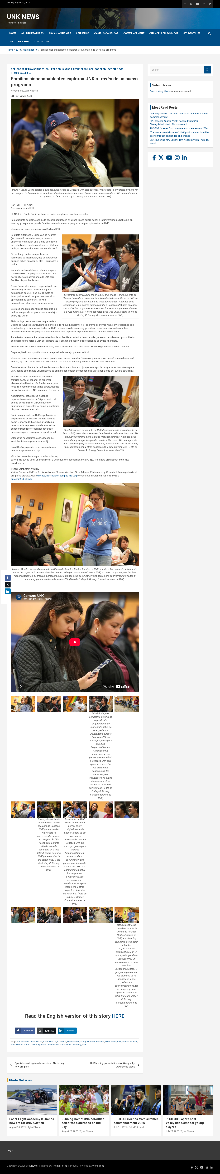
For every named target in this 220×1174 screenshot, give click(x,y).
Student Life (191, 33)
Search (207, 69)
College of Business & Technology (66, 69)
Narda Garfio (30, 1044)
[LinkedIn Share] (8, 591)
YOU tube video (19, 41)
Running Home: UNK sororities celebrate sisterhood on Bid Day (83, 1123)
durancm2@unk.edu (21, 479)
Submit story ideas (160, 91)
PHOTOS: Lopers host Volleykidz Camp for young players (185, 1123)
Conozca (61, 1041)
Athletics (82, 33)
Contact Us (42, 41)
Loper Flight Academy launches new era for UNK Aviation (31, 1121)
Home (12, 33)
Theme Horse (60, 1165)
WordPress (98, 1165)
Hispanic (100, 1041)
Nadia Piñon (17, 1044)
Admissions (23, 1041)
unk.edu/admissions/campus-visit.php (57, 475)
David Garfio (73, 1041)
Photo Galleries (21, 73)
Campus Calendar (106, 33)
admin (34, 90)
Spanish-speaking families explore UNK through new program (40, 1065)
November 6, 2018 (20, 90)
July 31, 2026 (120, 1127)
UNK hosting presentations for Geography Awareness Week (112, 1065)
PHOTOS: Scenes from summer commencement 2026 (179, 128)
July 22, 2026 (172, 1131)
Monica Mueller (130, 1041)
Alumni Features (32, 33)
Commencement (133, 33)
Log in (10, 1150)
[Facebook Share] (8, 578)
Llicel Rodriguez (113, 1041)
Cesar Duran (36, 1041)
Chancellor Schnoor (164, 33)
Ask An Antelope (59, 33)
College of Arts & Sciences (27, 69)
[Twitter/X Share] (8, 584)
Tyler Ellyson (34, 1127)
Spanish (42, 1044)
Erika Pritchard (136, 1127)
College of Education (102, 69)
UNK (84, 1044)
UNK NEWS (23, 17)
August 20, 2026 (17, 1127)
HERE (118, 1016)
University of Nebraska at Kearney (64, 1044)
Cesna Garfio (49, 1041)
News (120, 69)
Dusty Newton (88, 1041)
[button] (7, 598)
